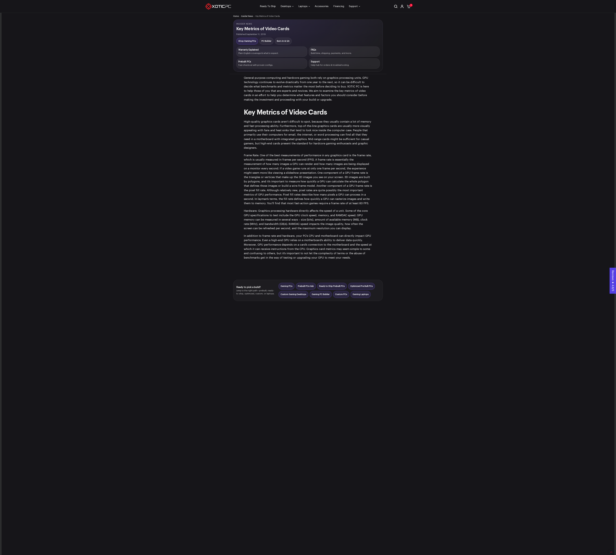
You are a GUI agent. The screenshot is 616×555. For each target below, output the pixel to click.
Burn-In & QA (283, 41)
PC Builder (266, 41)
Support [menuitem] (353, 6)
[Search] (396, 6)
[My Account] (402, 6)
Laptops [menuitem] (303, 6)
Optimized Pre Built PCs (361, 286)
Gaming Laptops (361, 294)
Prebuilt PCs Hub (306, 286)
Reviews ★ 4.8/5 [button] (613, 280)
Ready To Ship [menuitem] (268, 6)
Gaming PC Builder (321, 294)
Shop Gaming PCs (247, 41)
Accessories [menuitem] (322, 6)
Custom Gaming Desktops (293, 294)
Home (236, 16)
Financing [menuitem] (338, 6)
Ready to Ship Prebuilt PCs (332, 286)
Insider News (247, 16)
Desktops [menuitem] (286, 6)
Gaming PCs (286, 286)
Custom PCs (341, 294)
